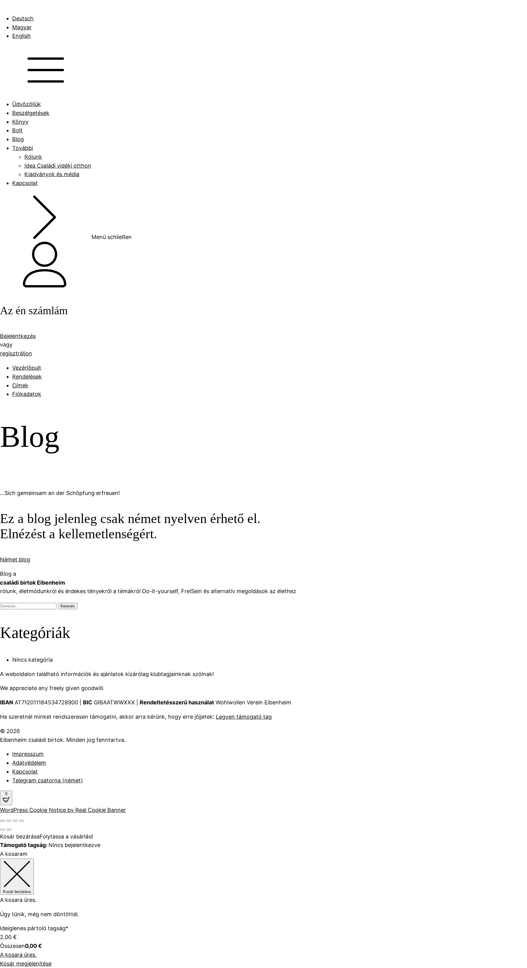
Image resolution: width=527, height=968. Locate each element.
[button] (263, 266)
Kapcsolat (25, 183)
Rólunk (33, 157)
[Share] (8, 821)
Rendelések (27, 376)
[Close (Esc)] (2, 821)
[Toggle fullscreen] (15, 821)
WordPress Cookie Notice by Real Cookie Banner (63, 810)
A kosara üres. (18, 955)
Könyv (20, 122)
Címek (20, 385)
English (21, 36)
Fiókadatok (26, 394)
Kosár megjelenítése (26, 963)
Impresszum (28, 754)
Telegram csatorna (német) (47, 780)
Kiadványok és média (51, 174)
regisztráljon (16, 353)
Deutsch (23, 18)
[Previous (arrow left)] (2, 830)
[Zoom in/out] (21, 821)
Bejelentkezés (18, 336)
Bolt (17, 130)
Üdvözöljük (26, 104)
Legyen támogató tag (244, 717)
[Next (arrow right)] (8, 830)
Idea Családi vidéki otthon (57, 165)
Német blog (15, 559)
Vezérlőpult (26, 368)
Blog (18, 139)
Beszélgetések (30, 113)
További (22, 148)
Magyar (22, 27)
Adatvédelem (29, 763)
